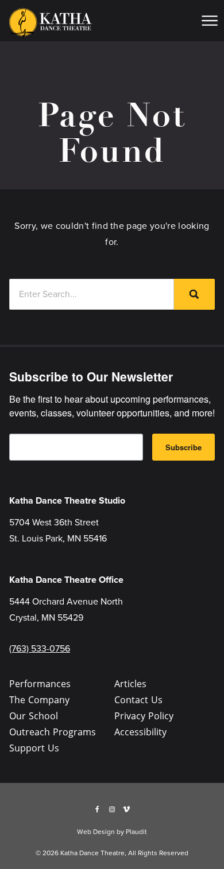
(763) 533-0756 (39, 648)
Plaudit (136, 832)
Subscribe (183, 447)
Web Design (96, 832)
